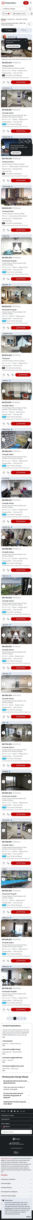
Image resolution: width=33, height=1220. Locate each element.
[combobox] (15, 9)
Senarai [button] (10, 30)
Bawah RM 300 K (17, 1052)
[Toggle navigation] (30, 3)
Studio (4, 1060)
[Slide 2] (13, 55)
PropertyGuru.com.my (7, 1158)
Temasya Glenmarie (15, 1043)
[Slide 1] (12, 55)
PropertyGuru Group (7, 1115)
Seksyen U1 (5, 1043)
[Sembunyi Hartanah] (25, 92)
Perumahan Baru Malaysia (9, 1192)
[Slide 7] (20, 55)
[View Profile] (16, 37)
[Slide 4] (16, 55)
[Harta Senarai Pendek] (29, 42)
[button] (3, 19)
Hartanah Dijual (6, 1183)
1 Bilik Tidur (10, 1060)
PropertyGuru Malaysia (8, 1179)
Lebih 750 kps (14, 1068)
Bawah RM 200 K (6, 1052)
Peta (25, 30)
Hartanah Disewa (6, 1187)
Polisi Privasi (8, 1208)
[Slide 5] (17, 55)
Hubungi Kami (5, 1119)
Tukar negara (5, 1123)
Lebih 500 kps (6, 1068)
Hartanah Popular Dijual (8, 1196)
